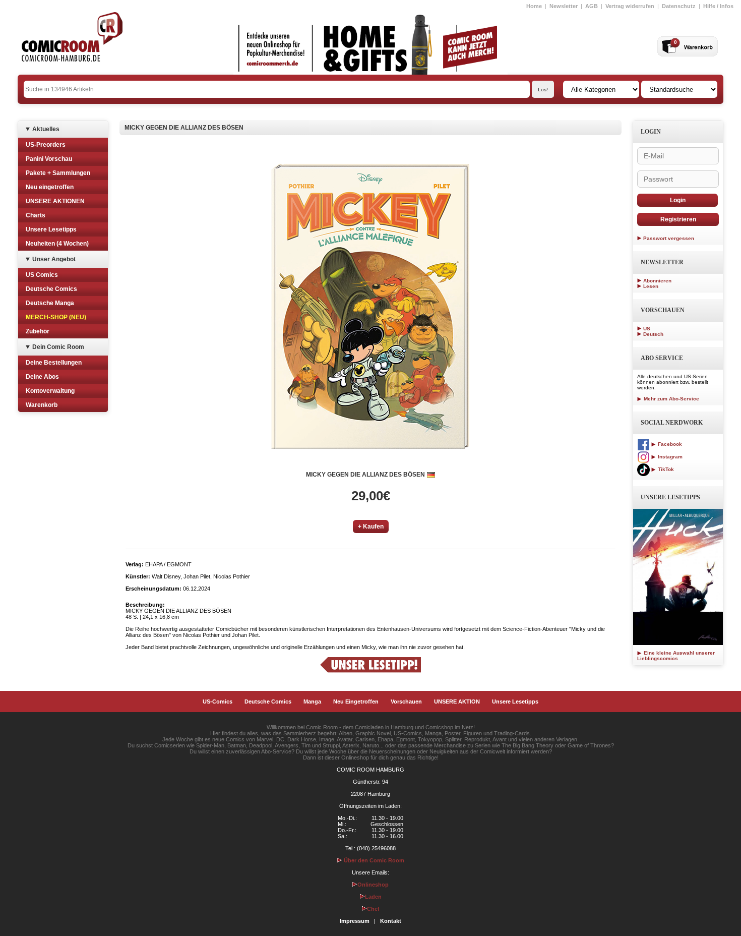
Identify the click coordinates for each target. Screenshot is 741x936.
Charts (35, 215)
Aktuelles (45, 129)
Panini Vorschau (49, 158)
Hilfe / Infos (718, 6)
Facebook (669, 444)
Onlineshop (373, 885)
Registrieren (678, 219)
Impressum (354, 921)
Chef (373, 909)
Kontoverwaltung (50, 390)
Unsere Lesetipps (51, 229)
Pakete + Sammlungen (58, 173)
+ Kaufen (371, 526)
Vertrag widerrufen (629, 6)
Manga (312, 701)
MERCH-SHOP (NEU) (56, 317)
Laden (373, 897)
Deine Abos (42, 376)
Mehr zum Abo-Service (670, 398)
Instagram (669, 456)
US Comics (42, 274)
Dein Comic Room (58, 346)
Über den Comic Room (373, 860)
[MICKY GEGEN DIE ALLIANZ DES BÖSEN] (370, 306)
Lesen (650, 286)
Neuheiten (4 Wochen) (57, 243)
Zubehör (37, 331)
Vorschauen (406, 701)
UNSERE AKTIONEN (55, 201)
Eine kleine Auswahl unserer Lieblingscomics (676, 655)
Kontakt (390, 921)
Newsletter (563, 6)
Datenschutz (679, 6)
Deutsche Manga (50, 303)
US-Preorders (46, 144)
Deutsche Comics (51, 288)
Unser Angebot (54, 259)
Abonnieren (657, 280)
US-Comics (217, 701)
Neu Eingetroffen (356, 701)
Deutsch (653, 334)
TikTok (665, 469)
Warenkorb (41, 404)
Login (678, 200)
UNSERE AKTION (457, 701)
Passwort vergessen (668, 238)
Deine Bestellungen (54, 362)
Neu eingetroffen (50, 187)
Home (534, 6)
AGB (591, 6)
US (646, 328)
